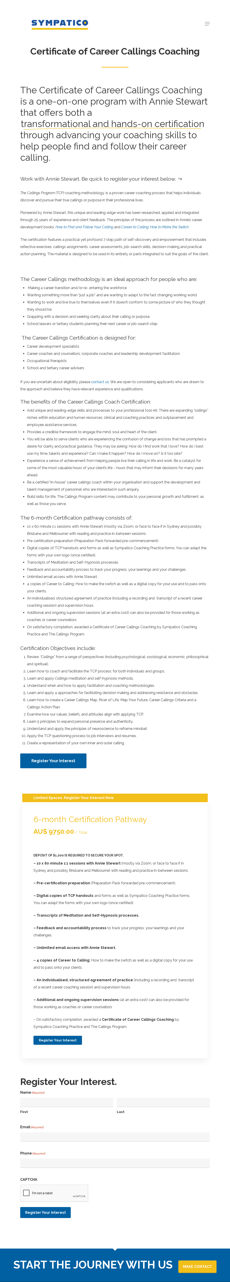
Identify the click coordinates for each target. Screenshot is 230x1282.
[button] (207, 24)
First (24, 1112)
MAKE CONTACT (197, 1266)
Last (120, 1112)
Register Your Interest (45, 1212)
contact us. (100, 382)
